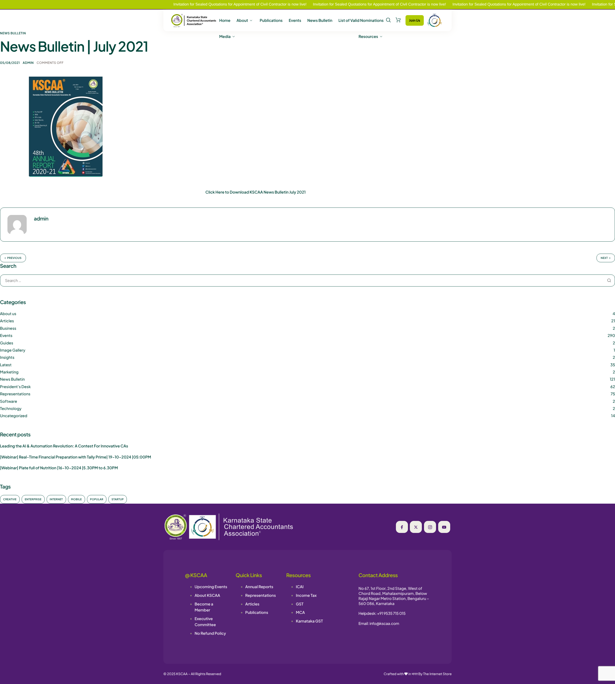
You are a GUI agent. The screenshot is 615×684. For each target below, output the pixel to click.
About (242, 20)
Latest (6, 364)
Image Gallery (12, 350)
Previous (14, 258)
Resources (368, 36)
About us (8, 313)
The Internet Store (437, 674)
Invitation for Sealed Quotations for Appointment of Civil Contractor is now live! (215, 4)
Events (295, 20)
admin (28, 63)
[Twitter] (416, 527)
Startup (117, 499)
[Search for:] (307, 281)
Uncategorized (13, 415)
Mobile (76, 499)
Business (8, 328)
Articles (7, 320)
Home (224, 20)
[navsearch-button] (388, 20)
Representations (15, 393)
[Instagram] (430, 527)
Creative (10, 499)
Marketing (9, 371)
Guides (6, 342)
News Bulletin (319, 20)
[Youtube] (444, 527)
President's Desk (15, 386)
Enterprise (33, 499)
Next (604, 258)
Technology (10, 408)
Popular (97, 499)
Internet (56, 499)
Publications (271, 20)
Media (225, 36)
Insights (7, 357)
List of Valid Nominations (361, 20)
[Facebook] (402, 527)
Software (8, 401)
